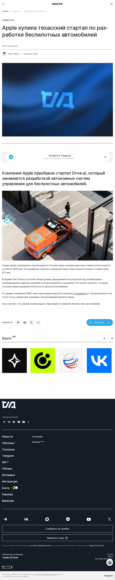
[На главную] (57, 4)
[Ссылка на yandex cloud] (12, 557)
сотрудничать (80, 293)
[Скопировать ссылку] (38, 322)
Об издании (37, 436)
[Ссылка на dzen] (19, 422)
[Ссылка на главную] (9, 404)
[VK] (24, 322)
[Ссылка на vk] (9, 422)
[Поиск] (111, 4)
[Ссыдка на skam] (7, 567)
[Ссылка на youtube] (24, 422)
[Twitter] (31, 322)
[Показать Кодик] (109, 562)
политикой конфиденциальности (40, 545)
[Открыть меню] (3, 4)
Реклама (37, 442)
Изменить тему (55, 538)
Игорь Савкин (13, 54)
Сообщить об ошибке (57, 528)
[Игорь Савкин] (4, 54)
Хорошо (108, 575)
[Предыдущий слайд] (105, 338)
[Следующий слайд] (112, 338)
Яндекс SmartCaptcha (97, 545)
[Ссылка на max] (14, 422)
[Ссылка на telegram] (4, 422)
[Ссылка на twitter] (28, 422)
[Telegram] (18, 322)
